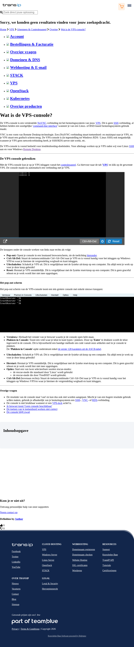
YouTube (16, 567)
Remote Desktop (32, 149)
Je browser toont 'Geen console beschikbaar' (29, 406)
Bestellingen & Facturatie (31, 44)
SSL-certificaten (79, 565)
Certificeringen (109, 570)
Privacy (15, 629)
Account (17, 36)
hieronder (92, 255)
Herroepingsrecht (50, 589)
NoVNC (41, 123)
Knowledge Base (110, 554)
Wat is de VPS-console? (73, 29)
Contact (15, 594)
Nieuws (15, 583)
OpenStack (19, 91)
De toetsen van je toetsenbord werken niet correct (32, 409)
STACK (16, 75)
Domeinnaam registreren (83, 549)
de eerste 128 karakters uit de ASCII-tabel (79, 349)
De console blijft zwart (18, 412)
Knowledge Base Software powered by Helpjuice (67, 636)
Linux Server (48, 560)
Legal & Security (50, 583)
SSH (116, 123)
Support (106, 549)
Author (19, 519)
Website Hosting (79, 560)
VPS (11, 29)
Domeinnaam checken (82, 554)
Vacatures (16, 589)
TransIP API (108, 560)
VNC (85, 400)
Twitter (15, 556)
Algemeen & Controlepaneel (32, 29)
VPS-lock (57, 403)
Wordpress (77, 570)
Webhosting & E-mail (28, 67)
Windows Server (49, 554)
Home (3, 29)
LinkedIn (16, 562)
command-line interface (45, 126)
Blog (14, 599)
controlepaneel (68, 164)
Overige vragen (23, 52)
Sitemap (15, 604)
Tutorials (106, 565)
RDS (94, 400)
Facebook (16, 551)
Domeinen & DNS (25, 60)
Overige (54, 29)
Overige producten (26, 106)
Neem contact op (8, 512)
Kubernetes (20, 98)
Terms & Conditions (30, 629)
